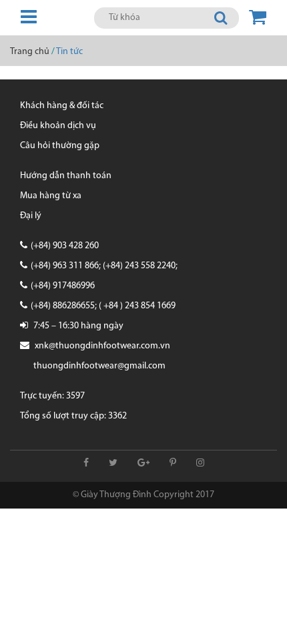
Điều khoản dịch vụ (58, 126)
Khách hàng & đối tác (61, 106)
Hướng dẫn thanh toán (65, 176)
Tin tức (69, 52)
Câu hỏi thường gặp (59, 146)
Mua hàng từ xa (50, 196)
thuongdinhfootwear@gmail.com (99, 366)
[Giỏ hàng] (257, 18)
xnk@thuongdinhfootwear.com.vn (102, 346)
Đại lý (30, 216)
